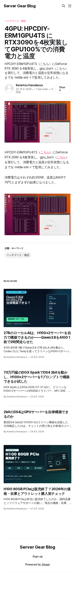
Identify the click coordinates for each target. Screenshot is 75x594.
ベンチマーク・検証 (15, 20)
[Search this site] (63, 6)
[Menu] (70, 6)
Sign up (38, 556)
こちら (45, 152)
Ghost (46, 564)
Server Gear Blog (20, 6)
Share (62, 88)
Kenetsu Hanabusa (29, 85)
